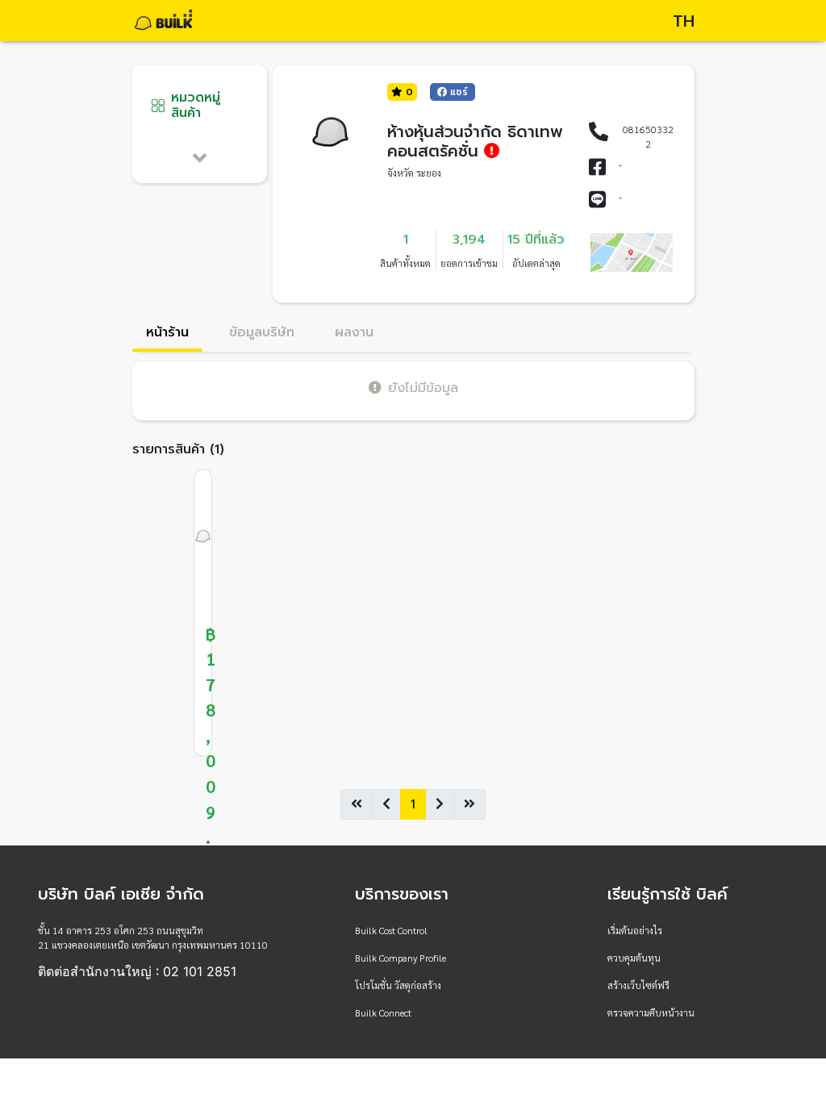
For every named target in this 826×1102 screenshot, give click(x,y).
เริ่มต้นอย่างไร (634, 930)
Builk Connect (383, 1012)
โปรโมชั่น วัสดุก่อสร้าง (398, 985)
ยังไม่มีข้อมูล (423, 387)
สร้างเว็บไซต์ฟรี (638, 985)
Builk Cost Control (391, 930)
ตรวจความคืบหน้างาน (651, 1012)
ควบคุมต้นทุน (634, 957)
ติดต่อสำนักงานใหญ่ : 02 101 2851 (137, 971)
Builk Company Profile (400, 957)
